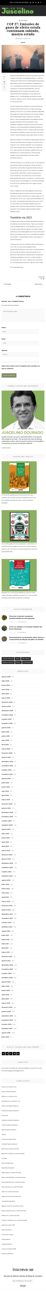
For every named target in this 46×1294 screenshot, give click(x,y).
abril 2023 (5, 846)
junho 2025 (6, 736)
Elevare (4, 1134)
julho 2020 (5, 986)
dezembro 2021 (7, 914)
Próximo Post (38, 284)
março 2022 (6, 901)
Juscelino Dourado (13, 1149)
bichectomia (15, 1191)
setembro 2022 (7, 876)
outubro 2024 (7, 770)
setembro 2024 (7, 774)
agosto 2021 (6, 931)
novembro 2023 (7, 816)
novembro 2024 (7, 766)
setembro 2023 (7, 825)
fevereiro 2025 (7, 753)
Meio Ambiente (26, 658)
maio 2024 (5, 791)
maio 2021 (5, 944)
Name (4, 327)
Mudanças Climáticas (23, 38)
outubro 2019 (6, 1024)
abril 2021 (5, 948)
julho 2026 (5, 681)
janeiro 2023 (6, 859)
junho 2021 (5, 939)
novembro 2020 (7, 969)
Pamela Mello (11, 1201)
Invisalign (4, 1158)
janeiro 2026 (6, 706)
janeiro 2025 (6, 757)
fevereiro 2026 (7, 702)
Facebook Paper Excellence (9, 1144)
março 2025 (6, 749)
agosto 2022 (6, 880)
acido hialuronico (16, 1196)
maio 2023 (5, 842)
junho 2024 (6, 787)
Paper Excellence (14, 1106)
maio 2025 (5, 740)
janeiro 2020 (6, 1011)
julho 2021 (5, 935)
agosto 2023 (6, 829)
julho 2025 (5, 732)
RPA (14, 1225)
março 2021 (6, 952)
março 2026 (6, 698)
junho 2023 (6, 838)
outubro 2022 (7, 872)
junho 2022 (6, 888)
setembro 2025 (7, 723)
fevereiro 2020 (7, 1007)
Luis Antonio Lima (11, 1087)
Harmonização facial (7, 1163)
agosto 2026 (6, 677)
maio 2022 (5, 893)
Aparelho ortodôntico (7, 1253)
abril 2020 (5, 999)
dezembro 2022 (7, 863)
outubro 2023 (7, 821)
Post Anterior (7, 284)
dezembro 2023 (7, 812)
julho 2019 (5, 1037)
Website (4, 350)
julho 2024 (5, 783)
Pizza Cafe (5, 1115)
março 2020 (6, 1003)
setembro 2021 (7, 927)
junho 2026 (6, 685)
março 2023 (6, 850)
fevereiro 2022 (7, 905)
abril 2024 (5, 795)
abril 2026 (5, 694)
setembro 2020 (7, 977)
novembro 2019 (7, 1020)
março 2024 (6, 799)
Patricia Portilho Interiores (9, 1091)
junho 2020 (6, 990)
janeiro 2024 (6, 808)
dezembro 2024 (7, 761)
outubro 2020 (7, 973)
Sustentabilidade (27, 662)
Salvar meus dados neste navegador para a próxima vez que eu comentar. (21, 367)
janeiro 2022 (6, 910)
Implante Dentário (7, 1244)
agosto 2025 (6, 727)
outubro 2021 (6, 922)
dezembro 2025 (7, 710)
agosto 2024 (6, 778)
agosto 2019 (6, 1033)
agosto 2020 (6, 982)
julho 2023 (5, 833)
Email (4, 339)
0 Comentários (22, 622)
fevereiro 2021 (7, 956)
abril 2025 (5, 744)
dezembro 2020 (7, 965)
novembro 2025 (7, 715)
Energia (18, 658)
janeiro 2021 (6, 961)
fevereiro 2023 (7, 855)
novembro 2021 (7, 918)
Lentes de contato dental (9, 1139)
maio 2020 (5, 994)
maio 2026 (5, 689)
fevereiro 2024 (7, 804)
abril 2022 (5, 897)
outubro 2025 (6, 719)
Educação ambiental (8, 658)
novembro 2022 (7, 867)
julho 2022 (5, 884)
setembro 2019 (7, 1028)
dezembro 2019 (7, 1016)
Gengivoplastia (6, 1239)
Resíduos (18, 662)
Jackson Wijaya (8, 1234)
